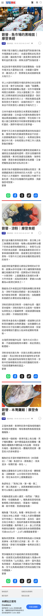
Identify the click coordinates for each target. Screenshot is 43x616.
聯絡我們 (5, 591)
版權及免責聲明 (27, 591)
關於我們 (5, 596)
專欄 (3, 43)
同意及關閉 (33, 607)
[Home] (10, 2)
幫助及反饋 (25, 596)
